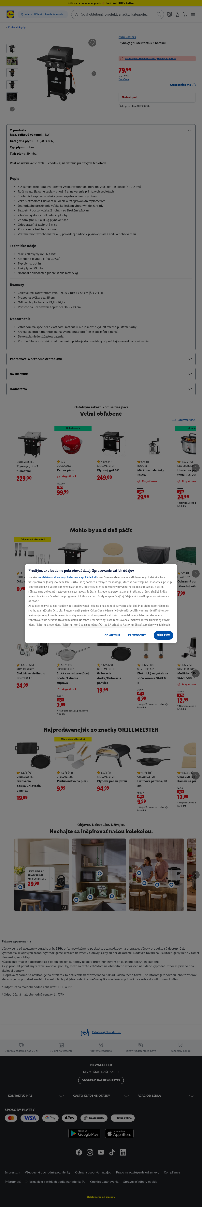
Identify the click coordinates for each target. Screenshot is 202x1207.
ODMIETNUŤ (112, 635)
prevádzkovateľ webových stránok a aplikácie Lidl (67, 577)
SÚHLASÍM (163, 635)
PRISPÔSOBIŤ (137, 635)
